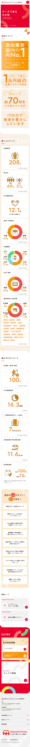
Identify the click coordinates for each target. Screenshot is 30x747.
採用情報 (4, 724)
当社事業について (6, 715)
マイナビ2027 (8, 648)
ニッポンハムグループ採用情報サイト (10, 655)
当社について (5, 720)
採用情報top (4, 25)
